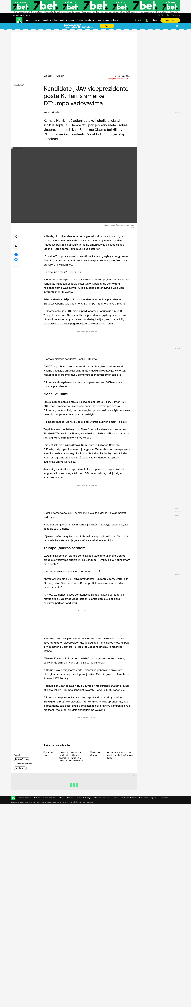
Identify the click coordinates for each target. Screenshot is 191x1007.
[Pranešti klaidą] (16, 246)
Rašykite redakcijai (25, 798)
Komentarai (70, 20)
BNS (22, 85)
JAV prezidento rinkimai (23, 764)
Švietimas (97, 20)
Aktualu (29, 20)
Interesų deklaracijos (84, 798)
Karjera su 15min (49, 798)
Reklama (37, 798)
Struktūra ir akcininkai (102, 798)
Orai (62, 20)
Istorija (88, 20)
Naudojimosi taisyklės (129, 798)
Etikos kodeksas (164, 798)
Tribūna (80, 20)
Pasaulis (45, 20)
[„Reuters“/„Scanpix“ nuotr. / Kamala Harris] (74, 185)
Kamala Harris (20, 768)
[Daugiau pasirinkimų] (16, 264)
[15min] (19, 20)
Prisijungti (154, 20)
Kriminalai (54, 20)
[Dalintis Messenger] (16, 259)
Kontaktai (70, 798)
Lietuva (37, 20)
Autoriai (115, 798)
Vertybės (61, 798)
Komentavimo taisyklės (147, 798)
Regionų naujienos (110, 20)
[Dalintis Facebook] (16, 254)
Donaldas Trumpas (22, 759)
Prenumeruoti (170, 20)
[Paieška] (135, 20)
